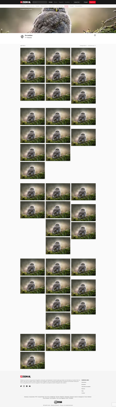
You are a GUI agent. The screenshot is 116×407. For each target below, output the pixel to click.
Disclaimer (84, 384)
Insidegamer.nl (81, 396)
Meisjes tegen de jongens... (28, 123)
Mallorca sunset (25, 99)
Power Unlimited (88, 396)
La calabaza (75, 144)
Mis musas (49, 123)
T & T (47, 141)
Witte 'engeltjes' (50, 310)
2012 (73, 102)
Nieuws (55, 2)
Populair (37, 5)
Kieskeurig (26, 396)
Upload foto (76, 2)
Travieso (23, 141)
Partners (83, 388)
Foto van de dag (59, 5)
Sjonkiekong (75, 295)
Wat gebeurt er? (76, 123)
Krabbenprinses (50, 198)
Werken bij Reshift (55, 405)
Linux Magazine (62, 398)
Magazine (61, 2)
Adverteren (84, 382)
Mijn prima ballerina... (51, 81)
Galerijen (66, 5)
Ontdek (50, 2)
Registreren (92, 2)
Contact (83, 393)
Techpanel (72, 396)
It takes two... (49, 99)
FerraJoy (29, 37)
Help (82, 390)
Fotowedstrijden (78, 5)
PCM (36, 396)
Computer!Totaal (41, 396)
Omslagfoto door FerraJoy (26, 9)
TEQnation (71, 398)
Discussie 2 (49, 159)
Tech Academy (53, 398)
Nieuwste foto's (44, 5)
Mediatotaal (52, 396)
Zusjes (22, 216)
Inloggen (86, 2)
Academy (67, 2)
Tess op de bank (25, 159)
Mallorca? (23, 81)
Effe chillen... (24, 367)
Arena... (23, 292)
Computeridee (32, 396)
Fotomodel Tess (50, 274)
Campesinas (75, 274)
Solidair (48, 349)
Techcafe (58, 396)
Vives (57, 398)
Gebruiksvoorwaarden (86, 386)
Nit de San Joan (25, 349)
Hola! (47, 216)
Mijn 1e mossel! (76, 219)
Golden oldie (24, 63)
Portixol (74, 313)
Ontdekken (22, 5)
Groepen (72, 5)
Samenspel (49, 252)
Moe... (47, 63)
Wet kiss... (48, 292)
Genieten (23, 198)
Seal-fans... (24, 274)
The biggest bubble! (77, 63)
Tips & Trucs (47, 396)
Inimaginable (75, 349)
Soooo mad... (75, 84)
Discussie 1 (24, 177)
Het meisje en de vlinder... (78, 237)
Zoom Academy (46, 398)
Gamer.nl (76, 396)
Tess (47, 234)
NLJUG (67, 398)
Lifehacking (67, 396)
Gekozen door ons (30, 5)
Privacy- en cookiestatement (66, 405)
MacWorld (62, 396)
